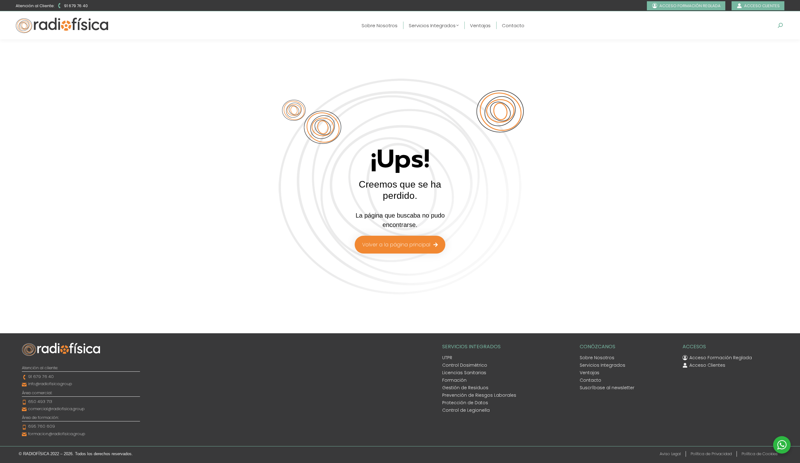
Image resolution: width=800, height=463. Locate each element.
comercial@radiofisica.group (56, 409)
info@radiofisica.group (50, 384)
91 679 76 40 (76, 6)
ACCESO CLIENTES (762, 6)
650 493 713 (40, 402)
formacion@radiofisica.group (56, 434)
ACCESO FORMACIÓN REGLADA (690, 6)
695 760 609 (41, 426)
